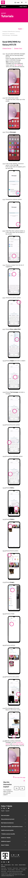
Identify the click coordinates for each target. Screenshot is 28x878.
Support (3, 13)
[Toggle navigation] (22, 6)
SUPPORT (3, 6)
